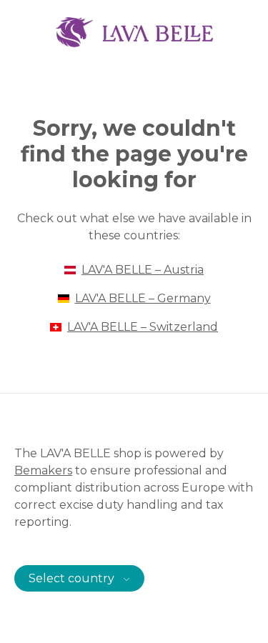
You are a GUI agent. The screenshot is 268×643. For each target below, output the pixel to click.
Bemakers (43, 470)
